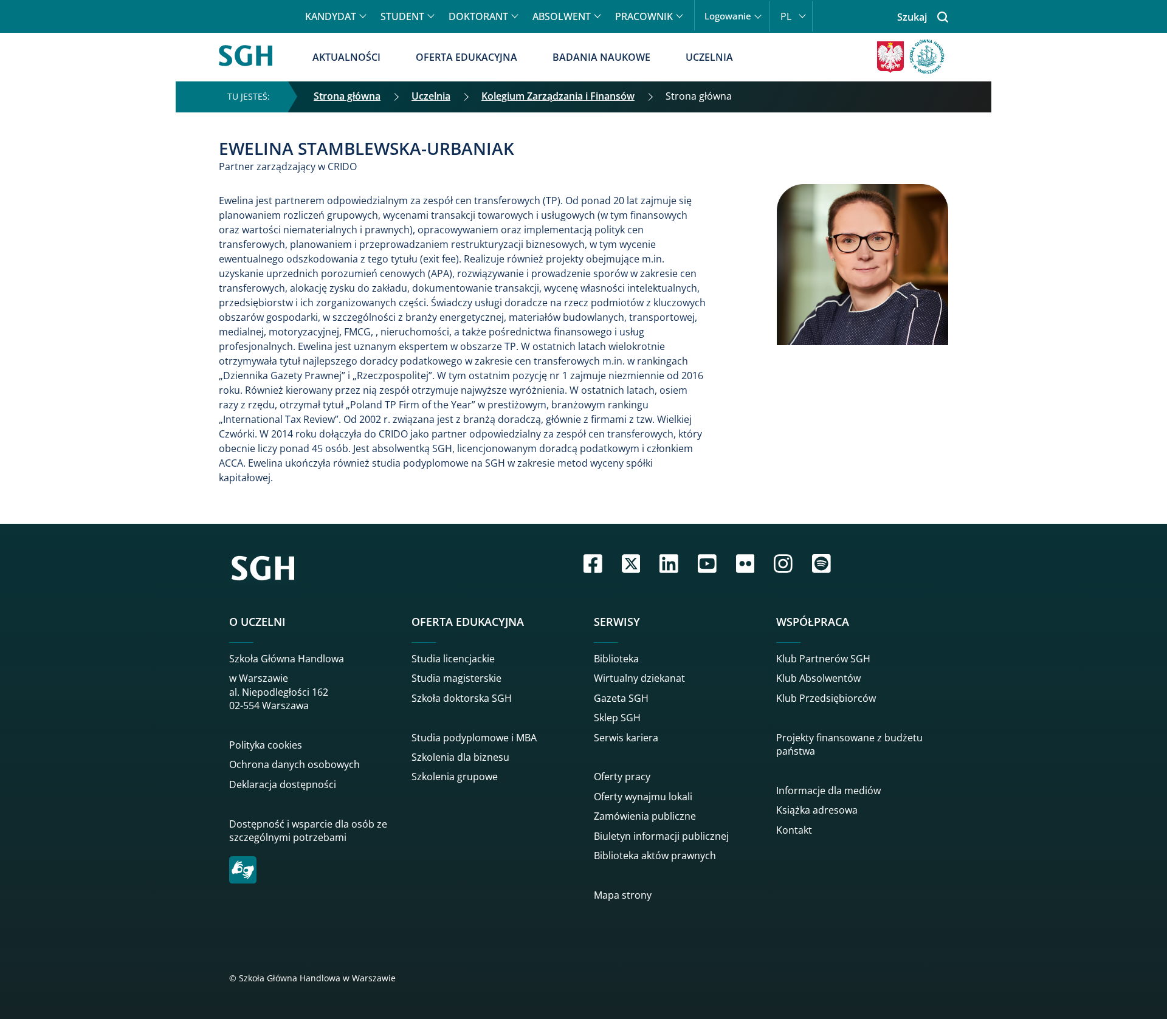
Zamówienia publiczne (645, 816)
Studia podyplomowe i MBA (474, 737)
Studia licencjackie (453, 658)
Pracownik (644, 16)
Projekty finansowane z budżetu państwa (849, 744)
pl (785, 16)
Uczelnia (709, 57)
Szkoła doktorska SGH (461, 698)
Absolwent (561, 16)
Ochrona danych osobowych (294, 764)
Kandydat (330, 16)
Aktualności (346, 57)
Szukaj (912, 17)
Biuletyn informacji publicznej (661, 836)
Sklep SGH (617, 717)
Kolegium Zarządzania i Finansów (558, 96)
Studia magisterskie (456, 678)
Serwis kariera (626, 737)
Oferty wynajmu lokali (643, 796)
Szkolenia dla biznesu (460, 757)
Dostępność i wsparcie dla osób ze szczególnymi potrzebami (308, 830)
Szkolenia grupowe (454, 776)
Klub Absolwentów (818, 678)
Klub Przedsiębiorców (826, 698)
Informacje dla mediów (828, 790)
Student (402, 16)
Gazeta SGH (621, 698)
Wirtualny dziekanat (639, 678)
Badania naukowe (601, 57)
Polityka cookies (265, 745)
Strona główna (347, 96)
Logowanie (727, 16)
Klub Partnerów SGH (823, 658)
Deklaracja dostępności (282, 784)
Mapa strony (623, 895)
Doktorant (478, 16)
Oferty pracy (622, 776)
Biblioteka (616, 658)
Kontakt (794, 830)
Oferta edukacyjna (466, 57)
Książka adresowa (817, 810)
